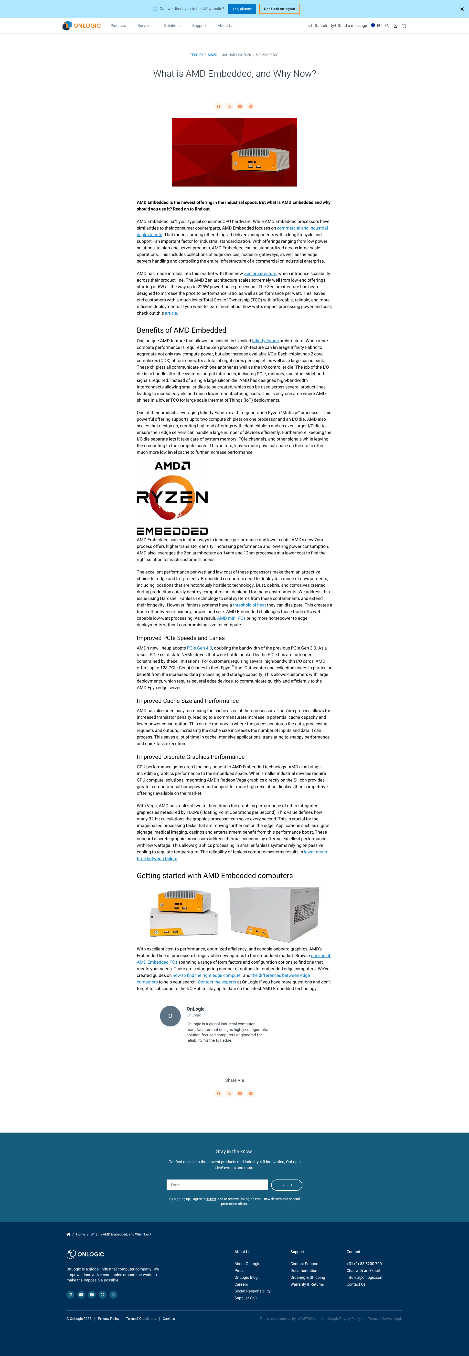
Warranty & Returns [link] (307, 1284)
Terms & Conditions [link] (141, 1318)
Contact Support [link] (304, 1264)
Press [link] (239, 1271)
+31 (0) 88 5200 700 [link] (364, 1264)
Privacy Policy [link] (108, 1318)
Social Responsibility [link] (252, 1291)
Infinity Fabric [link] (265, 341)
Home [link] (68, 1234)
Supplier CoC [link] (245, 1298)
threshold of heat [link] (249, 605)
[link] (82, 26)
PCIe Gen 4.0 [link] (199, 648)
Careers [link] (241, 1284)
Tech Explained (203, 54)
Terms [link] (211, 1199)
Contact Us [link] (356, 1284)
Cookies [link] (169, 1318)
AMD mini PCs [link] (231, 618)
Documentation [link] (303, 1271)
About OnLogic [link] (247, 1264)
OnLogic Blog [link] (246, 1277)
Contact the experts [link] (217, 982)
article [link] (171, 313)
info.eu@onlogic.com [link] (365, 1277)
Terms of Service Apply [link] (385, 1318)
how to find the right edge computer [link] (207, 975)
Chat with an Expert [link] (363, 1271)
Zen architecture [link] (260, 273)
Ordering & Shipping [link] (307, 1277)
